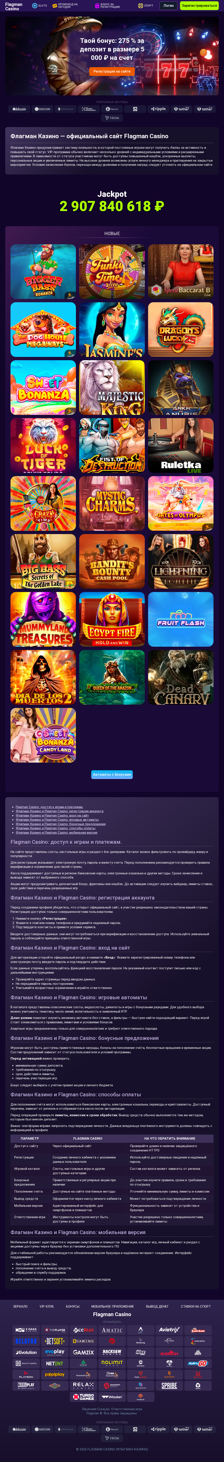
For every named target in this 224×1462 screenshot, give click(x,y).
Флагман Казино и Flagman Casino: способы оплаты (55, 828)
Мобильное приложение (112, 1306)
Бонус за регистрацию (110, 6)
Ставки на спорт (196, 1306)
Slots (42, 5)
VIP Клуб (47, 1306)
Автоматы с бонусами (112, 774)
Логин (168, 5)
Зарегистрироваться (199, 5)
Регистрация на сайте (112, 71)
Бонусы (72, 1306)
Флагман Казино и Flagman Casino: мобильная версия (56, 833)
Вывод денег (157, 1306)
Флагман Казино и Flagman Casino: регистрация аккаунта (59, 811)
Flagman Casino (13, 5)
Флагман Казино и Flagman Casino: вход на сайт (52, 815)
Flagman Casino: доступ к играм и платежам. (49, 807)
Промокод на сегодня (68, 6)
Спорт (148, 5)
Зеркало (20, 1306)
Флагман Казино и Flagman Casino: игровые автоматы (57, 820)
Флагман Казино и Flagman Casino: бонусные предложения (61, 824)
